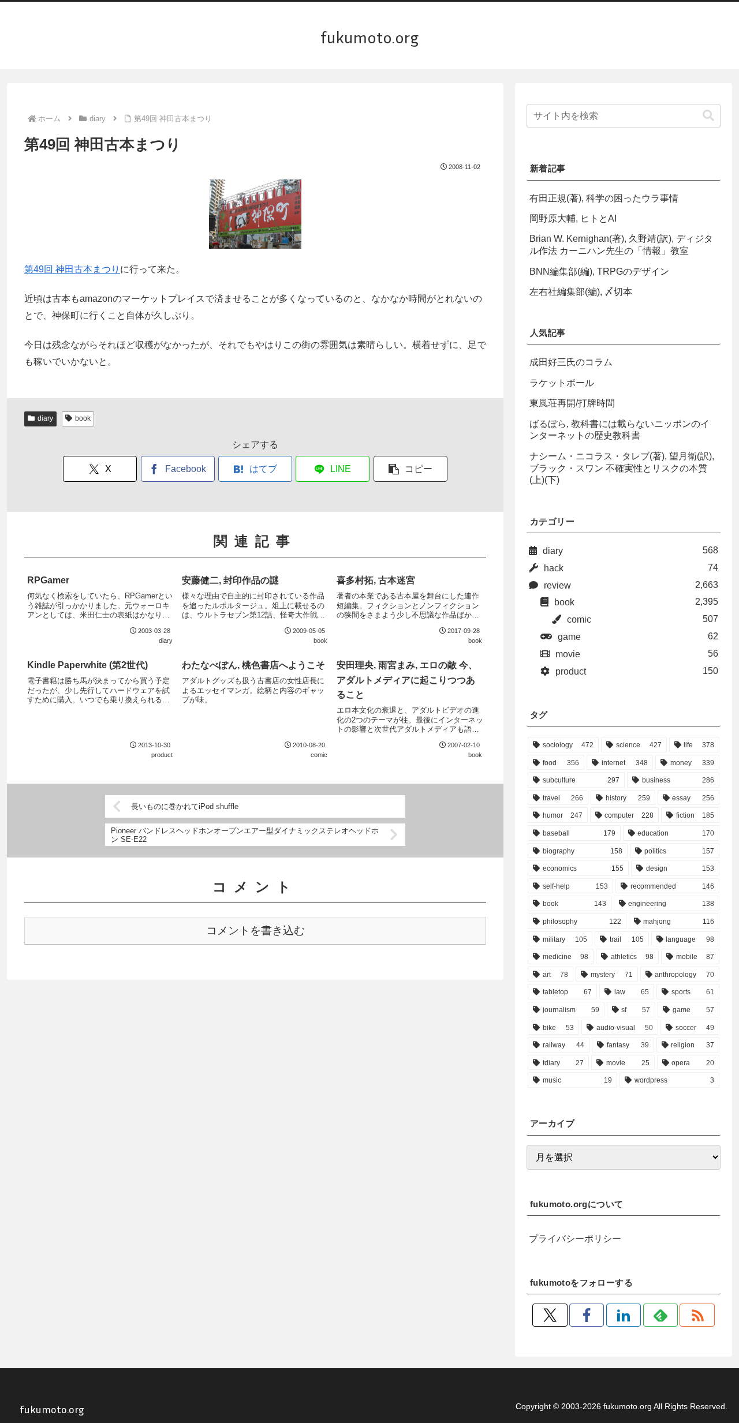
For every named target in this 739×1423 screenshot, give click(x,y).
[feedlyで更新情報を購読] (660, 1315)
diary (45, 418)
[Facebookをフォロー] (586, 1315)
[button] (410, 469)
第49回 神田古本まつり (72, 269)
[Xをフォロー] (549, 1315)
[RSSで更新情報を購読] (697, 1315)
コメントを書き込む (255, 930)
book (83, 418)
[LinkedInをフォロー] (623, 1315)
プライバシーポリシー (575, 1239)
